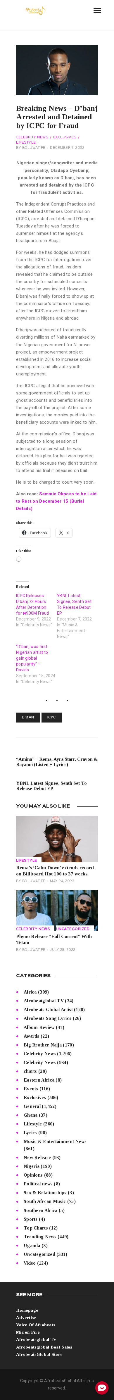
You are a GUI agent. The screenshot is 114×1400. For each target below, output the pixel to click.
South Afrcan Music (45, 1201)
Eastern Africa (39, 1079)
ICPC (51, 717)
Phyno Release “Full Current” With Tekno (54, 939)
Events (31, 1088)
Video (30, 1263)
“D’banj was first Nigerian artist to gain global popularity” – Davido (32, 658)
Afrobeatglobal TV (44, 1000)
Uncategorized (73, 929)
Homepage (27, 1310)
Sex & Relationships (45, 1192)
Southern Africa (41, 1210)
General (32, 1106)
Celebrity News (32, 137)
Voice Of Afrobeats (35, 1325)
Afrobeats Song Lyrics (47, 1018)
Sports (31, 1219)
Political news (38, 1183)
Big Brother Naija (43, 1044)
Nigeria (31, 1166)
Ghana (31, 1115)
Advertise (26, 1317)
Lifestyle (26, 860)
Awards (31, 1036)
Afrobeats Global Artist (48, 1009)
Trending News (40, 1236)
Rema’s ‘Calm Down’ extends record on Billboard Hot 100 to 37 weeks (55, 871)
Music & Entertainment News (55, 1141)
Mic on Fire (28, 1332)
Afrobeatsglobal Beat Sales (44, 1347)
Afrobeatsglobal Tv (36, 1339)
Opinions (33, 1175)
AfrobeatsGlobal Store (39, 1354)
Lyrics (30, 1132)
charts (30, 1071)
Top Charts (36, 1227)
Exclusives (64, 137)
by (31, 147)
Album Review (39, 1027)
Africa (30, 991)
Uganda (32, 1245)
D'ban (28, 717)
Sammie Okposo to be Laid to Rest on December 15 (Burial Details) (56, 501)
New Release (37, 1157)
